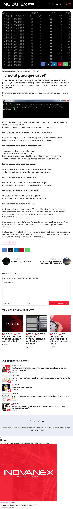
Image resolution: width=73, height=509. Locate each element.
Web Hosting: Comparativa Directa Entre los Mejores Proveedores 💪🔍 (40, 397)
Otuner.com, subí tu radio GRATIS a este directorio (11, 339)
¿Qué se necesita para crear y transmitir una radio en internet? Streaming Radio (39, 369)
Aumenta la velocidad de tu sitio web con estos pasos (60, 340)
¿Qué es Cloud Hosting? (22, 387)
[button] (36, 474)
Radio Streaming (7, 333)
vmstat (13, 243)
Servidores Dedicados (9, 71)
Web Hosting (54, 333)
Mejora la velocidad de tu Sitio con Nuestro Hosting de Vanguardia (40, 378)
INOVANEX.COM (39, 430)
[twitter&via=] (48, 64)
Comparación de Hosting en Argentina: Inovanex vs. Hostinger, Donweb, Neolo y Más (39, 407)
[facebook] (43, 64)
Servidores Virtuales (23, 71)
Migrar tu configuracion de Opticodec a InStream (35, 340)
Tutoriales (35, 71)
